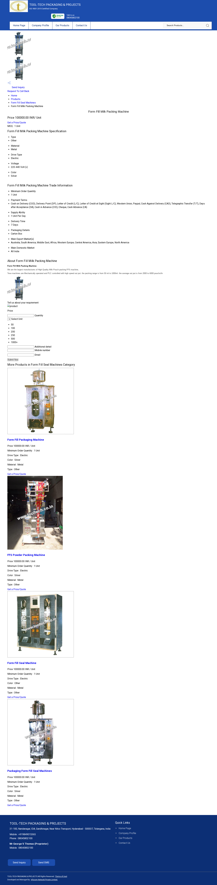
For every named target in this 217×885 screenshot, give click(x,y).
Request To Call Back (18, 91)
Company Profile (40, 25)
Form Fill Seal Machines (23, 102)
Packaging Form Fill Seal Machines (29, 771)
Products (15, 99)
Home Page (19, 25)
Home (14, 95)
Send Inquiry (18, 87)
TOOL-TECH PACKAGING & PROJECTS (55, 6)
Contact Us (81, 25)
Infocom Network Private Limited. (44, 880)
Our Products (62, 25)
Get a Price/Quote (16, 122)
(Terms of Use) (61, 876)
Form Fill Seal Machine (21, 663)
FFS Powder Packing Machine (26, 555)
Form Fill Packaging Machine (25, 439)
